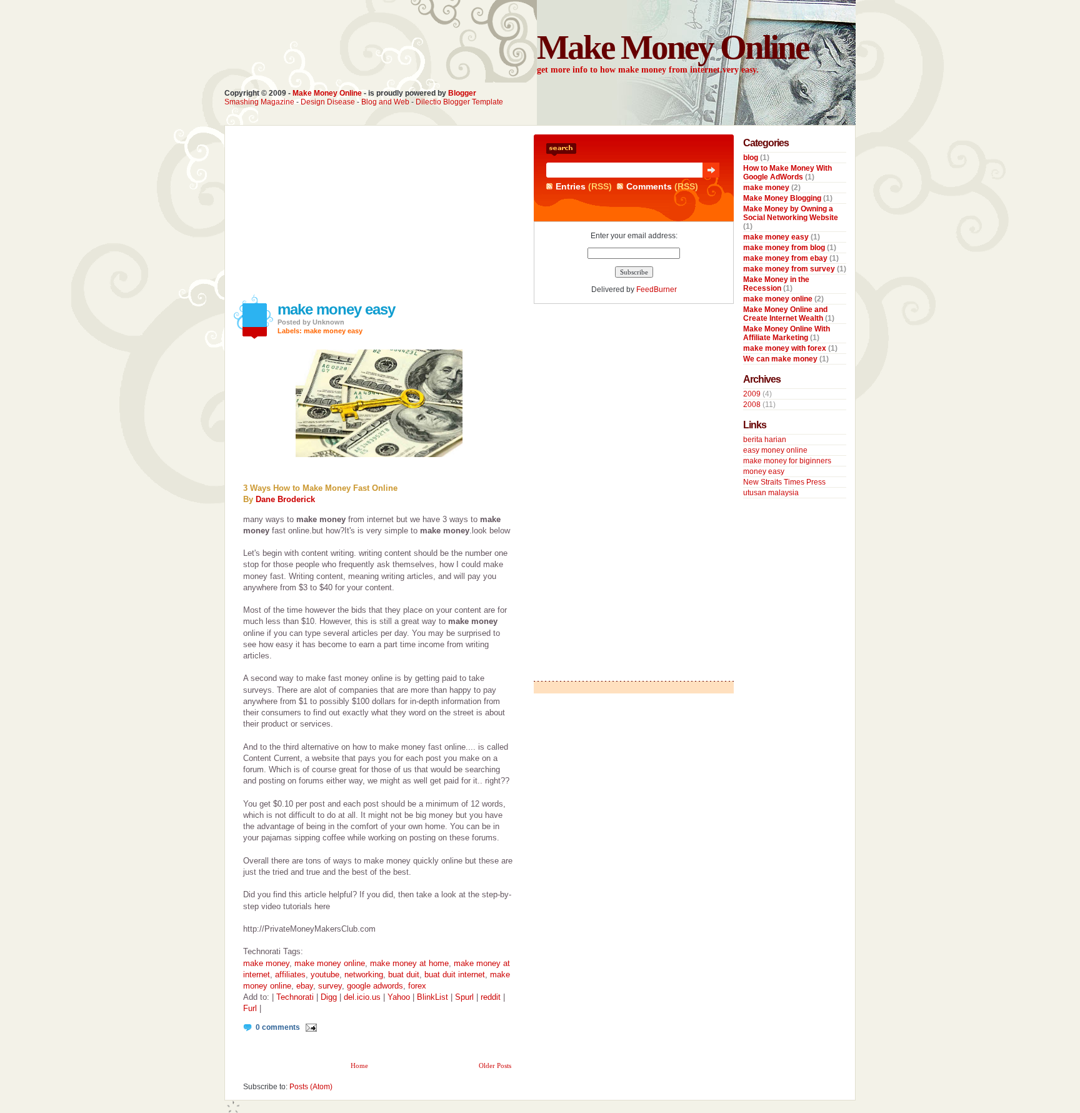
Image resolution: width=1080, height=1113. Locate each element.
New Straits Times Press (784, 482)
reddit (491, 997)
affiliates (290, 974)
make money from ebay (786, 258)
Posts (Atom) (310, 1086)
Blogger (462, 93)
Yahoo (399, 997)
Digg (329, 997)
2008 (752, 404)
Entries (571, 186)
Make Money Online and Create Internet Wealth (785, 314)
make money (266, 963)
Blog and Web (385, 102)
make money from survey (790, 268)
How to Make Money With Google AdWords (787, 172)
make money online (329, 963)
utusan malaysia (771, 492)
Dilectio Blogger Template (459, 102)
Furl (250, 1008)
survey (330, 985)
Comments (649, 186)
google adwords (375, 985)
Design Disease (328, 102)
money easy (763, 471)
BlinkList (432, 997)
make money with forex (785, 348)
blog (751, 157)
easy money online (775, 450)
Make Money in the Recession (776, 284)
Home (359, 1065)
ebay (304, 985)
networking (363, 974)
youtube (325, 974)
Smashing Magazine (259, 102)
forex (417, 985)
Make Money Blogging (783, 198)
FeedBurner (656, 289)
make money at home (409, 963)
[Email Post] (309, 1027)
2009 (752, 394)
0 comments (278, 1027)
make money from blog (785, 247)
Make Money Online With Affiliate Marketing (786, 333)
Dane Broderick (285, 499)
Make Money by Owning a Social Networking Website (790, 213)
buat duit (403, 974)
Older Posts (495, 1065)
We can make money (781, 359)
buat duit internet (454, 974)
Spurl (464, 997)
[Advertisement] (321, 212)
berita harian (764, 439)
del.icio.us (362, 997)
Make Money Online (327, 93)
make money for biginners (787, 460)
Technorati (295, 997)
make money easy (336, 309)
